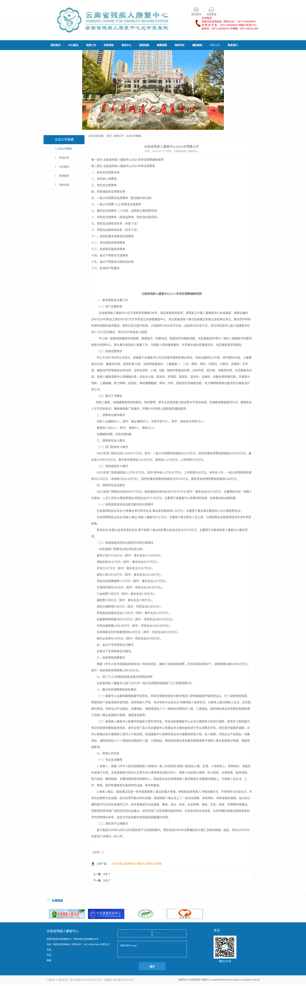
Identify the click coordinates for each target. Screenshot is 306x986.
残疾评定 (180, 45)
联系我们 (233, 45)
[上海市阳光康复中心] (184, 914)
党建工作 (91, 45)
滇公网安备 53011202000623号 (85, 980)
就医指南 (144, 45)
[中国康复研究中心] (106, 914)
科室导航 (109, 45)
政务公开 (215, 45)
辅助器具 (197, 45)
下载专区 (51, 980)
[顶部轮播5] (153, 90)
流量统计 (108, 980)
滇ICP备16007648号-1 (124, 980)
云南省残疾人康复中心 (200, 980)
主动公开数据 (64, 148)
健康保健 (162, 45)
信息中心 (126, 45)
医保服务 (64, 175)
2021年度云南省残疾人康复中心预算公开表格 (129, 863)
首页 (109, 135)
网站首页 (56, 45)
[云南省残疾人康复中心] (113, 35)
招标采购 (64, 184)
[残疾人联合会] (67, 914)
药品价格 (64, 157)
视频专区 (62, 980)
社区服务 (64, 166)
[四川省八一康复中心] (145, 914)
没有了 (106, 874)
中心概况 (73, 45)
